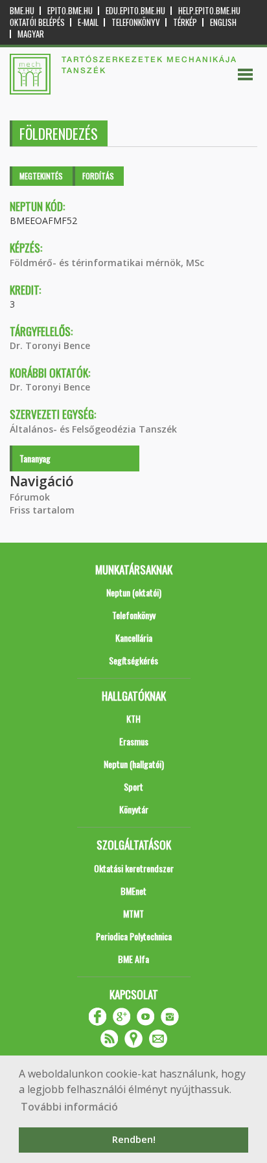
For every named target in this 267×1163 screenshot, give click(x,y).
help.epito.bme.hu (209, 10)
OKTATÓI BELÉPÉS (37, 22)
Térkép (185, 22)
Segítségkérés (133, 660)
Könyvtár (133, 809)
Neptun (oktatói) (133, 592)
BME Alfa (133, 958)
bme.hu (22, 10)
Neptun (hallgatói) (134, 764)
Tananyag (35, 458)
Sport (133, 786)
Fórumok (30, 497)
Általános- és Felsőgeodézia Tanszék (93, 429)
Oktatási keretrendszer (134, 868)
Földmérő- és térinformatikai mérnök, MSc (107, 262)
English (223, 22)
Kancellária (133, 637)
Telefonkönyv (135, 22)
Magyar (30, 34)
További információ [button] (69, 1107)
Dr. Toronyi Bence (50, 345)
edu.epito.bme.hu (135, 10)
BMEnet (133, 891)
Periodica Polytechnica (134, 936)
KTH (133, 718)
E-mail (88, 22)
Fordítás (98, 175)
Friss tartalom (42, 510)
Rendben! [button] (134, 1139)
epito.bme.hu (70, 10)
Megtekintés (41, 175)
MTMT (133, 913)
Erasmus (133, 741)
